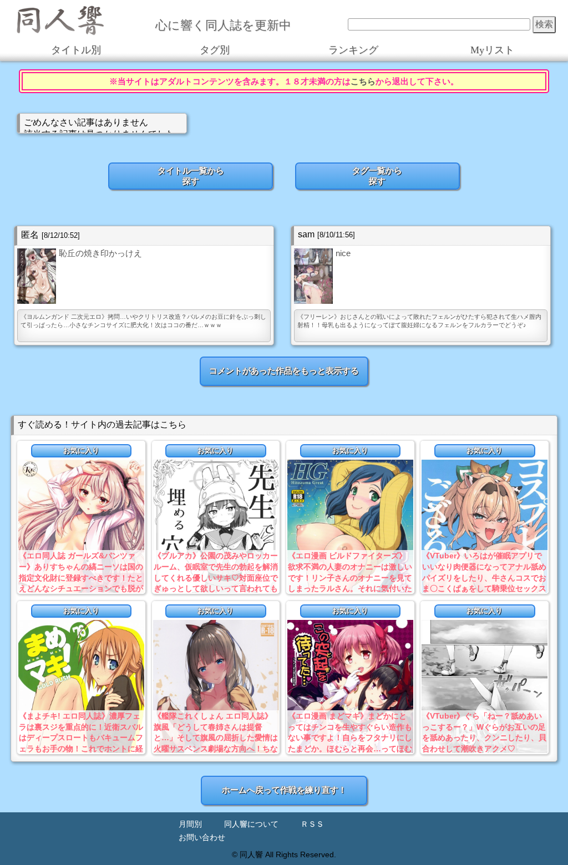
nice (343, 253)
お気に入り (81, 450)
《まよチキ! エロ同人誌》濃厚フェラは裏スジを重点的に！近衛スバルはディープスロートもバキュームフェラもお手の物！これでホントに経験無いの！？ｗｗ (81, 737)
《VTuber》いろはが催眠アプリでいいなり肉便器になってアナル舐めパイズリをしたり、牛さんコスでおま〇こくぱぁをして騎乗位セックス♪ (484, 577)
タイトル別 (76, 49)
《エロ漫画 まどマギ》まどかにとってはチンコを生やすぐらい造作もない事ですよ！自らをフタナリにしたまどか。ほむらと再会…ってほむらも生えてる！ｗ (350, 737)
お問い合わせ (202, 837)
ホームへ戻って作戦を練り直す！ (284, 790)
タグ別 (215, 49)
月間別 (190, 824)
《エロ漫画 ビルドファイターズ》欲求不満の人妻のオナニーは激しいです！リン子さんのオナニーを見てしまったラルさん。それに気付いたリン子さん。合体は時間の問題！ (350, 577)
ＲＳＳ (312, 824)
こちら (363, 81)
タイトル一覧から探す (191, 176)
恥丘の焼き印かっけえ (100, 253)
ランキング (353, 49)
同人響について (251, 824)
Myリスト (492, 49)
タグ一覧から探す (377, 176)
